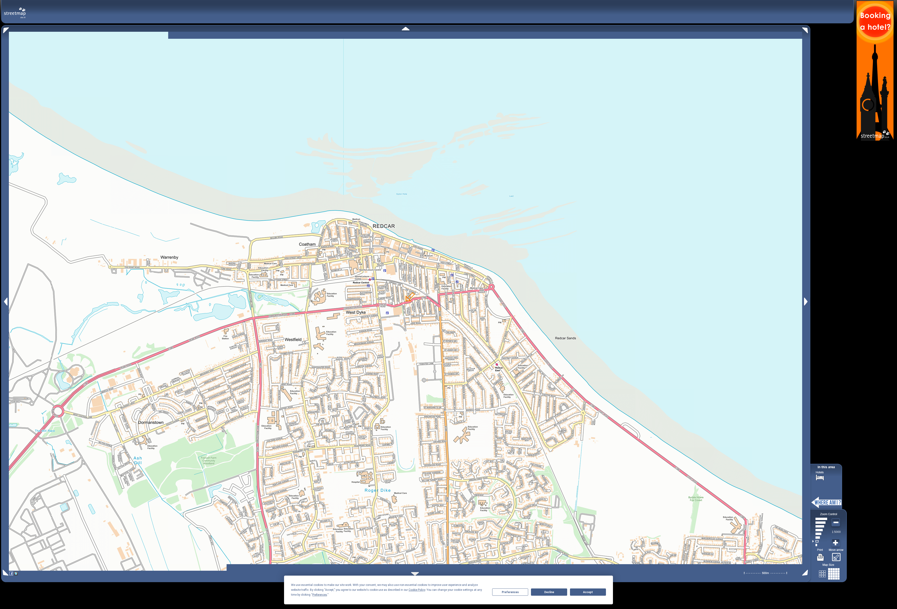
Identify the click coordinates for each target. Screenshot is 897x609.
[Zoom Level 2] (819, 541)
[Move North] (406, 28)
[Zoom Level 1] (819, 545)
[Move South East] (806, 573)
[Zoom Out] (836, 522)
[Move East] (806, 301)
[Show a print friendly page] (820, 555)
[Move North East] (806, 29)
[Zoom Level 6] (819, 526)
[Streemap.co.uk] (15, 10)
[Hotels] (820, 477)
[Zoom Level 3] (819, 537)
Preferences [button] (319, 594)
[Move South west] (4, 573)
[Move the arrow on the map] (836, 555)
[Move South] (415, 574)
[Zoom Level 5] (819, 530)
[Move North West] (5, 29)
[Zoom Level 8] (819, 519)
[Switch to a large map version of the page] (829, 573)
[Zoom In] (836, 543)
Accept (588, 592)
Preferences (510, 592)
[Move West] (5, 301)
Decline (549, 592)
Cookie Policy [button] (417, 589)
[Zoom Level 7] (819, 522)
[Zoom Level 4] (819, 534)
